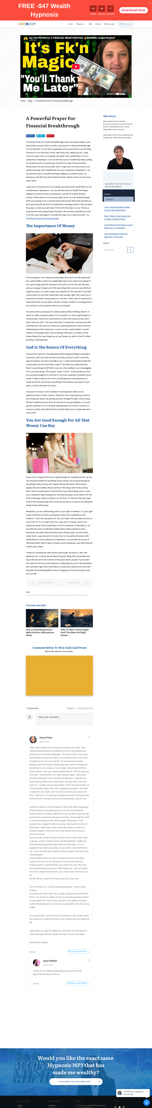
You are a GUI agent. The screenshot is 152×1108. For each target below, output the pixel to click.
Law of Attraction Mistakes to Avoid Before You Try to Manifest (118, 226)
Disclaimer (52, 1105)
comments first (85, 708)
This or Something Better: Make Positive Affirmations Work (42, 624)
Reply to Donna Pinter (79, 951)
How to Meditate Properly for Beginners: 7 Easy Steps (118, 235)
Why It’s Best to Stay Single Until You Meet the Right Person (77, 624)
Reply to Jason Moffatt (78, 983)
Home (20, 1105)
